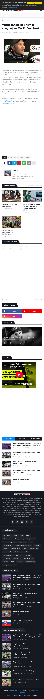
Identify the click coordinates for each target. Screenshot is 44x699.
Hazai (10, 21)
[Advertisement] (22, 412)
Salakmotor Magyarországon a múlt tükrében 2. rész (26, 471)
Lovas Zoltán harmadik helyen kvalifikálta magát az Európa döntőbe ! (31, 207)
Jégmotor (12, 542)
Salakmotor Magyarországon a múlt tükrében (26, 453)
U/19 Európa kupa (28, 558)
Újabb (5, 300)
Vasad (28, 157)
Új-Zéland (16, 558)
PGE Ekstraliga (8, 539)
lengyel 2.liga (34, 548)
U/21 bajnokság (30, 562)
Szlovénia (18, 555)
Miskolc (6, 562)
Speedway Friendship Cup (11, 552)
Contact (27, 696)
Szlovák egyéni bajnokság (22, 620)
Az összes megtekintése (34, 186)
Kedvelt (9, 439)
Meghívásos (31, 539)
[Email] (29, 163)
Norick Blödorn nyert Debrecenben (10, 205)
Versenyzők (35, 439)
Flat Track (27, 555)
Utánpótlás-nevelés (9, 565)
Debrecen (37, 545)
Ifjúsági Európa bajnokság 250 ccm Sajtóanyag (9, 232)
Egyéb (15, 535)
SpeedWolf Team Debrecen (23, 545)
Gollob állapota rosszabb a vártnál (25, 680)
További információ (12, 7)
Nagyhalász (22, 542)
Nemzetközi (7, 535)
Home (9, 696)
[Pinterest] (19, 163)
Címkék (22, 439)
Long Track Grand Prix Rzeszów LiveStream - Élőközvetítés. (24, 654)
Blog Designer (16, 690)
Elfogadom (35, 3)
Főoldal (4, 21)
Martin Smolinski (19, 157)
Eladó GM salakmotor (20, 479)
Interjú (5, 548)
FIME (5, 542)
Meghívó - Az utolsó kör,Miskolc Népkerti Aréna (24, 663)
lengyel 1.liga (7, 545)
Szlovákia (25, 552)
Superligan (7, 558)
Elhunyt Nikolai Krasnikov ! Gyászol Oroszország (19, 338)
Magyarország (8, 555)
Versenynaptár (15, 548)
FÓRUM (34, 696)
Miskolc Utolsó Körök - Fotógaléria (25, 671)
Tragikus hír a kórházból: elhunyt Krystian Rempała (24, 645)
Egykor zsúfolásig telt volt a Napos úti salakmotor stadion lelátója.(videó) (26, 444)
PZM (12, 562)
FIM (22, 535)
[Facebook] (9, 163)
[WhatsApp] (24, 163)
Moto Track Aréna (8, 101)
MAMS (24, 548)
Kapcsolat (17, 696)
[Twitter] (14, 163)
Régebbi (38, 300)
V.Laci (15, 170)
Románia (19, 562)
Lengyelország (19, 539)
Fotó (30, 542)
